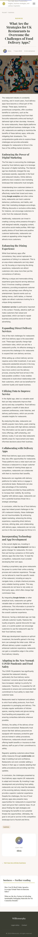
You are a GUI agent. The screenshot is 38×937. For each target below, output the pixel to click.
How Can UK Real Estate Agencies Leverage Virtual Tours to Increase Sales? (17, 889)
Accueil (4, 12)
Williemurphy (19, 918)
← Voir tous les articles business (14, 863)
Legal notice (15, 925)
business (11, 12)
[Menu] (34, 3)
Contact (24, 925)
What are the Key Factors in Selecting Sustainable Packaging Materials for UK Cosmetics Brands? (19, 898)
